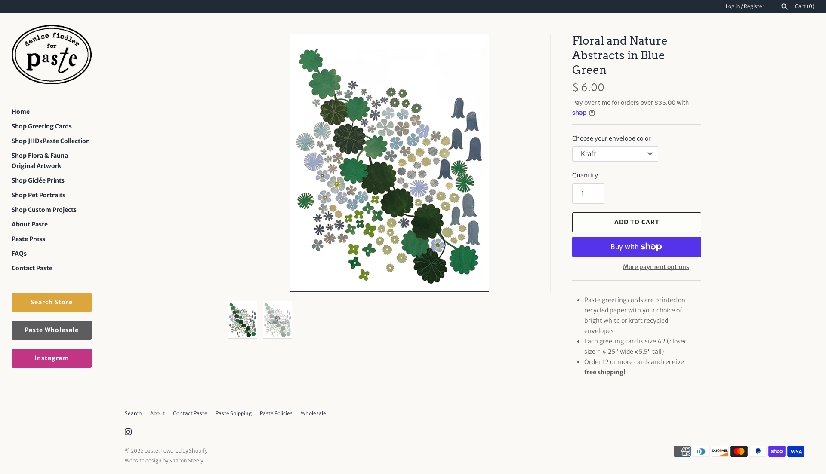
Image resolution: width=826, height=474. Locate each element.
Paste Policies (276, 413)
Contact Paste (32, 268)
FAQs (19, 253)
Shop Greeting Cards (42, 126)
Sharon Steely (186, 460)
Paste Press (28, 239)
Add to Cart (637, 222)
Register (754, 6)
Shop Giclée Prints (38, 180)
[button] (532, 162)
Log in (733, 6)
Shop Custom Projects (44, 210)
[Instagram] (128, 432)
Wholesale (313, 413)
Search (133, 413)
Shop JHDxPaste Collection (51, 141)
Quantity (585, 175)
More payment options (656, 267)
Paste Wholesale (52, 330)
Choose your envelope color (611, 138)
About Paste (30, 224)
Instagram (51, 358)
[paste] (51, 55)
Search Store (52, 302)
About (157, 413)
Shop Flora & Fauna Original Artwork (40, 161)
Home (21, 112)
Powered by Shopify (183, 450)
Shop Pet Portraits (38, 195)
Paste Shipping (234, 413)
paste (151, 450)
